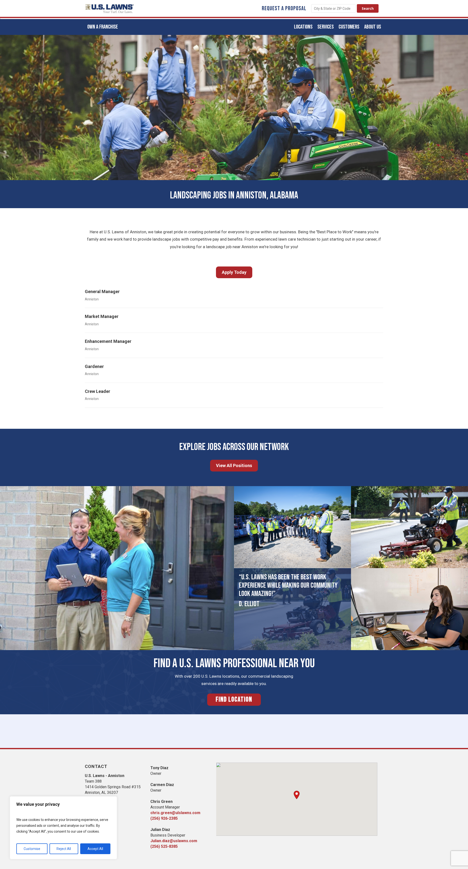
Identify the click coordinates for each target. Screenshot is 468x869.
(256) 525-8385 (164, 846)
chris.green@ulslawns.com (175, 812)
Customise (32, 849)
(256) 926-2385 (164, 818)
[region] (63, 827)
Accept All (95, 849)
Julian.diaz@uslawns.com (173, 840)
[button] (297, 795)
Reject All (64, 849)
